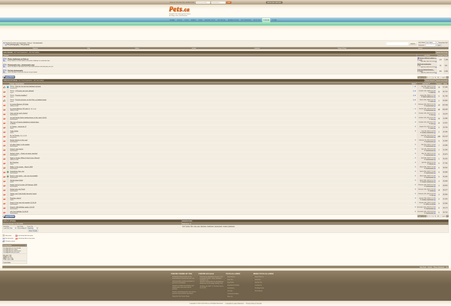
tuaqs (420, 60)
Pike (192, 226)
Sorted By (6, 226)
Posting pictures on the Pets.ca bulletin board (30, 100)
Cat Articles (230, 288)
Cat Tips (230, 291)
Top (447, 267)
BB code (5, 255)
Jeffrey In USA (14, 106)
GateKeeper (210, 226)
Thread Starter (19, 83)
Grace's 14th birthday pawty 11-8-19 (22, 207)
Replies (439, 83)
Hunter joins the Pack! (17, 189)
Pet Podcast (258, 291)
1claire (421, 71)
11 (433, 77)
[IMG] (4, 258)
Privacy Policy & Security (254, 303)
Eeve (432, 114)
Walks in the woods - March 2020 (21, 167)
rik (420, 65)
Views (445, 83)
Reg (432, 195)
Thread (12, 83)
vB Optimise (220, 281)
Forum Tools (429, 80)
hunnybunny (13, 88)
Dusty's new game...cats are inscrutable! (24, 176)
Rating (414, 83)
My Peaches (14, 162)
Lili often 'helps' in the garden (20, 144)
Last (444, 77)
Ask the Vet (258, 282)
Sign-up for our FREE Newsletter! (182, 2)
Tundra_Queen (429, 87)
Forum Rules (7, 262)
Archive (430, 267)
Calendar (257, 48)
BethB (432, 92)
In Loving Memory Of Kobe (19, 104)
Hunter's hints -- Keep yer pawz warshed (23, 153)
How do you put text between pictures (28, 86)
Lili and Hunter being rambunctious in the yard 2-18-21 (28, 117)
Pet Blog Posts (259, 288)
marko (12, 92)
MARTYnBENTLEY (428, 96)
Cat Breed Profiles (233, 293)
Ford (183, 226)
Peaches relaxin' (15, 198)
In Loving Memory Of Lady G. (20, 109)
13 (439, 87)
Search (420, 48)
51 (435, 77)
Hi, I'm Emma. (15, 135)
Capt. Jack (197, 226)
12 (439, 118)
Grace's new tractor (16, 149)
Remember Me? (443, 42)
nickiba (432, 190)
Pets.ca (171, 6)
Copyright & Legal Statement (234, 303)
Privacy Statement (439, 267)
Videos (137, 48)
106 (439, 136)
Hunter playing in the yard (18, 140)
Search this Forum (442, 52)
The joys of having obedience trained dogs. (24, 122)
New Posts (423, 267)
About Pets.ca (259, 277)
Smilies (5, 256)
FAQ (88, 48)
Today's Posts (342, 48)
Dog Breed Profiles (233, 285)
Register (35, 48)
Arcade (194, 48)
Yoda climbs (14, 131)
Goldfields (13, 123)
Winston (431, 163)
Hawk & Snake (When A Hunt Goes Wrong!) (25, 158)
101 (438, 77)
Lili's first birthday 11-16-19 (19, 211)
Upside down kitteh (16, 180)
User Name (421, 42)
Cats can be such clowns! (19, 113)
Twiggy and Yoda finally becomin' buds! (23, 194)
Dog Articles (231, 277)
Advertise (258, 279)
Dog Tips (230, 279)
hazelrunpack (430, 105)
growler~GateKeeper (428, 132)
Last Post (425, 83)
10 (439, 105)
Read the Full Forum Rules (180, 296)
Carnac (188, 226)
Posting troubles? (21, 95)
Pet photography (38, 42)
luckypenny (13, 137)
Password (421, 45)
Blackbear (203, 226)
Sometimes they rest (17, 171)
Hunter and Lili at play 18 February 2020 (23, 185)
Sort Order (20, 226)
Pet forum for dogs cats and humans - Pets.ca (18, 42)
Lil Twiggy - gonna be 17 (18, 126)
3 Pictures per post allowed (24, 91)
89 (439, 109)
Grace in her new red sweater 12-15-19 (23, 202)
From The (30, 226)
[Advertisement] (225, 33)
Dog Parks (230, 282)
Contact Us (258, 285)
